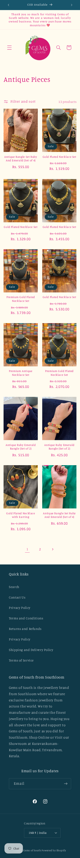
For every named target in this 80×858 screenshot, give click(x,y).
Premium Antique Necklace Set (20, 372)
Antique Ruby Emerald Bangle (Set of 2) (21, 446)
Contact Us (17, 597)
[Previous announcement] (8, 5)
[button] (9, 47)
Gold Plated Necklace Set (59, 156)
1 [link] (27, 549)
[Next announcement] (71, 5)
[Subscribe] (66, 783)
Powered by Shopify (54, 850)
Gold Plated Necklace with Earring (20, 515)
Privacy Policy (19, 607)
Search (14, 587)
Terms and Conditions (26, 618)
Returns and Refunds (25, 629)
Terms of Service (21, 660)
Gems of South (32, 850)
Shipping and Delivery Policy (31, 650)
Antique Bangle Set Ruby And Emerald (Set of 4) (20, 158)
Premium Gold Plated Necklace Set (20, 298)
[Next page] (53, 549)
